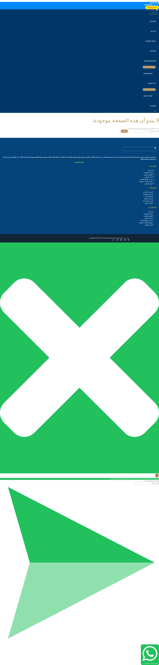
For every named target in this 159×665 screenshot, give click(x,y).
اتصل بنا (153, 105)
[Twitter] (151, 3)
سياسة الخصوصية (79, 162)
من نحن (153, 31)
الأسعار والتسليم (150, 60)
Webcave (126, 238)
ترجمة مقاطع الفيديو (146, 179)
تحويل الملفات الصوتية (146, 181)
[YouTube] (156, 3)
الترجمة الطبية (148, 199)
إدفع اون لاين (147, 73)
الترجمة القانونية (148, 194)
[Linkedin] (158, 3)
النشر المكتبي (148, 177)
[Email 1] (113, 240)
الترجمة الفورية (148, 172)
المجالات (153, 51)
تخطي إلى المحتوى (154, 1)
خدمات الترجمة (151, 41)
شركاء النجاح (148, 95)
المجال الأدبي (149, 196)
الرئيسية (153, 21)
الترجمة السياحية (148, 201)
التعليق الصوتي (148, 175)
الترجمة (150, 170)
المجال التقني (149, 203)
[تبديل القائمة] (149, 67)
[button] (152, 7)
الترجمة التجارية (148, 192)
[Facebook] (153, 3)
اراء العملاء (152, 83)
